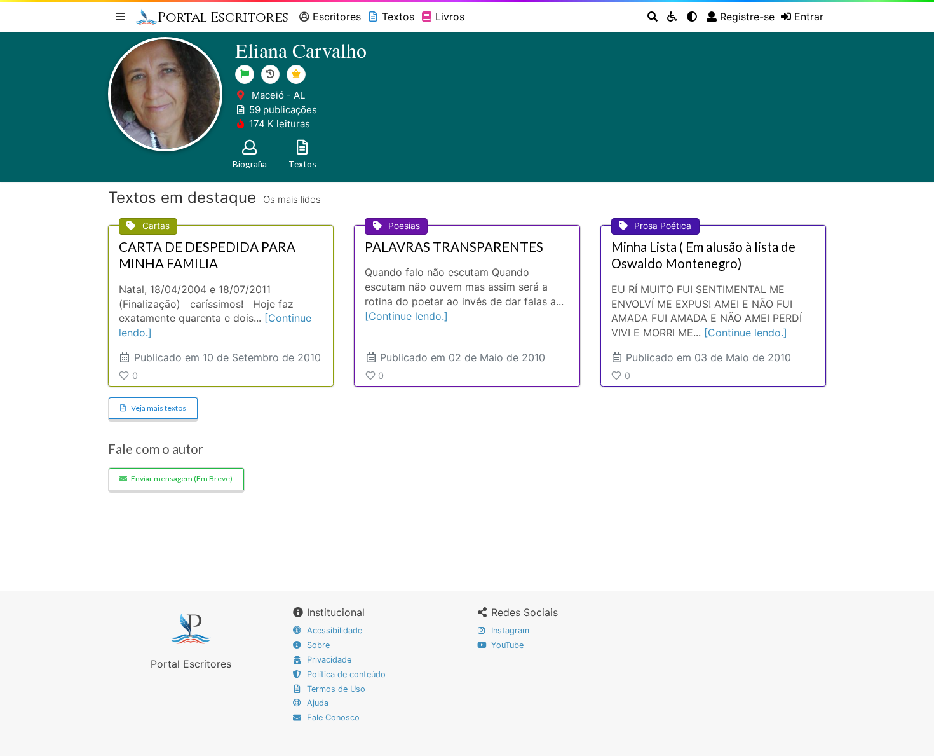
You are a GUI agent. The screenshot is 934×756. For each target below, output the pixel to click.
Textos (398, 16)
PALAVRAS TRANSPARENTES (454, 246)
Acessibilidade (333, 630)
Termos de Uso (334, 689)
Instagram (509, 630)
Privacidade (327, 659)
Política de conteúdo (345, 674)
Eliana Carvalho (301, 50)
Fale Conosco (332, 717)
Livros (449, 16)
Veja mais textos (158, 408)
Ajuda (316, 703)
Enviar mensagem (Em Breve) (182, 478)
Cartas (156, 226)
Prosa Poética (662, 226)
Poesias (404, 226)
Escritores (337, 16)
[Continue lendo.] (406, 316)
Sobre (317, 645)
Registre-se (747, 16)
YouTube (506, 645)
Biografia (250, 163)
